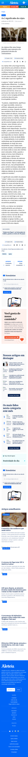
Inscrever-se (7, 292)
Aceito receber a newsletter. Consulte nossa (13, 288)
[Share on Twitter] (20, 61)
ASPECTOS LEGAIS (14, 744)
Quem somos (14, 741)
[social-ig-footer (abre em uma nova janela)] (18, 731)
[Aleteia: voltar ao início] (14, 2)
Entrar (18, 689)
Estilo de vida (14, 700)
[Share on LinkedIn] (17, 61)
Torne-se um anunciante (14, 746)
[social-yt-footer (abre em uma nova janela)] (9, 731)
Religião (3, 11)
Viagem (4, 574)
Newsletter (14, 710)
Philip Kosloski (18, 21)
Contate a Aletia (14, 749)
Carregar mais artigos (14, 395)
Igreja (10, 254)
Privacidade (14, 752)
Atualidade (14, 698)
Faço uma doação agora (11, 337)
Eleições (5, 629)
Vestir (14, 717)
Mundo (4, 601)
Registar (5, 6)
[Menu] (4, 3)
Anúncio (14, 719)
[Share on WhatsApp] (25, 61)
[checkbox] (3, 287)
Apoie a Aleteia (14, 738)
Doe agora (13, 6)
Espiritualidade (14, 702)
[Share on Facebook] (14, 61)
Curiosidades (6, 514)
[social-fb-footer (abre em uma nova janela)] (12, 731)
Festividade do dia (11, 461)
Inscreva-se (14, 715)
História (4, 254)
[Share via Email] (22, 61)
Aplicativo (14, 713)
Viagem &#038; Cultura (14, 704)
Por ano (14, 725)
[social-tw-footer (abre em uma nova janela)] (15, 731)
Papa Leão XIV (6, 548)
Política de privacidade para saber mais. (12, 288)
